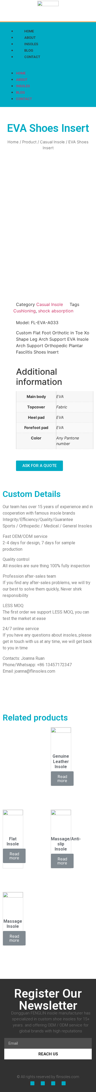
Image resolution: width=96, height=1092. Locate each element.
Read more (62, 778)
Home (21, 73)
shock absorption (55, 310)
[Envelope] (64, 1083)
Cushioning (24, 310)
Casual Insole (52, 142)
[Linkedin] (54, 65)
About (21, 80)
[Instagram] (65, 65)
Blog (20, 92)
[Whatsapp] (87, 65)
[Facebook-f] (43, 65)
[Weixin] (76, 65)
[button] (13, 63)
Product (29, 142)
